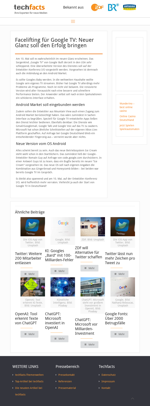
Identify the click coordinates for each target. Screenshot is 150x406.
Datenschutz (109, 374)
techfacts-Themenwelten (29, 374)
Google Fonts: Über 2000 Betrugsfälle (116, 318)
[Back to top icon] (132, 398)
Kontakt (106, 387)
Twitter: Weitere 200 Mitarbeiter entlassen (28, 258)
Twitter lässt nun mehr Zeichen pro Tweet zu (120, 258)
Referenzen (65, 381)
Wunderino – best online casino (127, 107)
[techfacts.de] (29, 8)
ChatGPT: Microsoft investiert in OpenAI (55, 321)
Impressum (108, 381)
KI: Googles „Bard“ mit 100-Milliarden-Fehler (59, 255)
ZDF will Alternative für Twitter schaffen (88, 252)
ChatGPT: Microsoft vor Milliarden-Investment (86, 326)
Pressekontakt (66, 374)
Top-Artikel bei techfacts (29, 381)
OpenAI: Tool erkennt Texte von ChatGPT (26, 318)
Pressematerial (67, 387)
